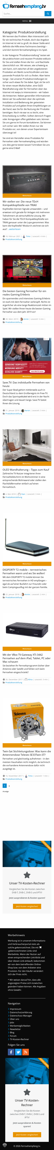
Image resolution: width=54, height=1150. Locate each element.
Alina (30, 679)
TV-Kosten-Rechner (19, 1039)
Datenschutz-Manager (21, 1015)
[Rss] (25, 1052)
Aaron (27, 410)
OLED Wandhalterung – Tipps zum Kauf (26, 469)
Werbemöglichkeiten (20, 1025)
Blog (12, 1032)
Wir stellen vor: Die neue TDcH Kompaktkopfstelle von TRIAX (20, 203)
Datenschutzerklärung (21, 1012)
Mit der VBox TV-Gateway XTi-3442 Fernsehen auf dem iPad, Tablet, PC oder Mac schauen (27, 658)
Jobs (12, 1022)
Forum (13, 1035)
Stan (23, 494)
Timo (28, 236)
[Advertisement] (27, 816)
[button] (25, 21)
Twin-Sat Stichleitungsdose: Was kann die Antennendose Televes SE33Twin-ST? (27, 753)
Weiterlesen (27, 195)
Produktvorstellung (14, 239)
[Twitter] (18, 1052)
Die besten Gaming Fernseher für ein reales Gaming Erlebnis (24, 292)
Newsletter (15, 1029)
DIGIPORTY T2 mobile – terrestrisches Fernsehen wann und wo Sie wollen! (24, 571)
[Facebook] (11, 1052)
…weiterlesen (14, 229)
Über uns (14, 1019)
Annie (26, 319)
